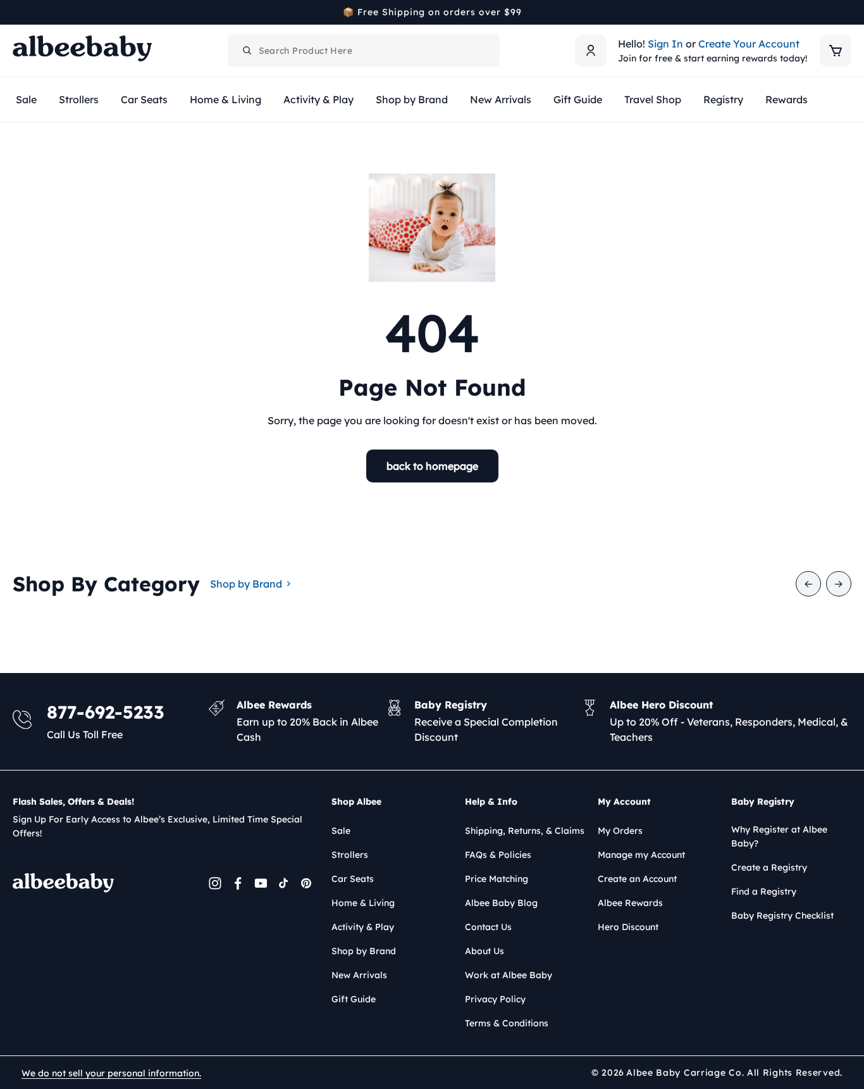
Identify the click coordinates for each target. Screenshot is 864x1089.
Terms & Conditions (506, 1023)
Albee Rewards (630, 903)
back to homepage (432, 466)
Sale (340, 830)
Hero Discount (628, 927)
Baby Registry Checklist (782, 915)
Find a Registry (763, 891)
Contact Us (488, 927)
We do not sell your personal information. (111, 1073)
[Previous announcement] (17, 12)
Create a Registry (769, 867)
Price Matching (496, 878)
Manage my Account (641, 854)
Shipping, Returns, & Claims (524, 830)
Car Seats (352, 878)
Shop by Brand (246, 583)
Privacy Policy (495, 999)
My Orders (620, 830)
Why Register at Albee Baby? (779, 836)
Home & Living (363, 903)
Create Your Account (748, 43)
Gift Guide (353, 999)
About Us (484, 951)
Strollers (349, 854)
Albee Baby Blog (501, 903)
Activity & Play (362, 927)
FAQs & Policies (498, 854)
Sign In (665, 43)
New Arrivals (359, 975)
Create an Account (637, 878)
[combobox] (364, 50)
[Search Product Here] (247, 51)
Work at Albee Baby (508, 975)
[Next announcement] (847, 12)
